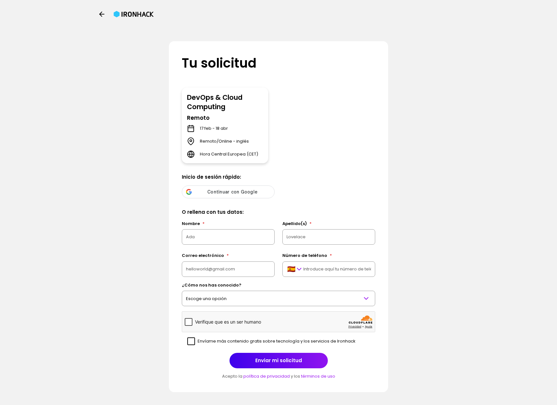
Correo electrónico (205, 255)
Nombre (193, 224)
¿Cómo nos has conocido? (211, 285)
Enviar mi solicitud (278, 360)
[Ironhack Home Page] (133, 14)
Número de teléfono (307, 255)
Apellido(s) (297, 224)
